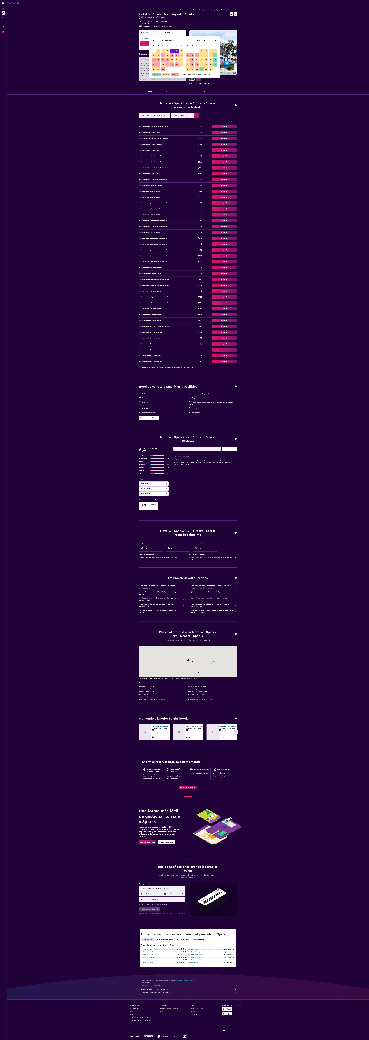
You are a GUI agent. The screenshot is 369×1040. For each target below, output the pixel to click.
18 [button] (172, 60)
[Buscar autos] (3, 17)
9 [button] (162, 55)
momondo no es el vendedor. (151, 986)
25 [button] (172, 64)
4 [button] (172, 50)
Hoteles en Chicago (148, 957)
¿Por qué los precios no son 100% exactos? (156, 993)
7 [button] (153, 55)
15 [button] (158, 60)
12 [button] (176, 55)
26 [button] (177, 64)
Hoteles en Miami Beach (195, 954)
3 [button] (167, 50)
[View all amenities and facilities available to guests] (236, 386)
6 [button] (181, 50)
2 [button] (162, 50)
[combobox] (164, 888)
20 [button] (181, 60)
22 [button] (158, 64)
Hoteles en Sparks (201, 9)
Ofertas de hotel (143, 9)
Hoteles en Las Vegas (148, 954)
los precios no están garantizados (185, 980)
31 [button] (211, 69)
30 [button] (163, 69)
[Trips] (3, 26)
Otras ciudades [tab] (147, 939)
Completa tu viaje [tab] (198, 939)
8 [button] (158, 55)
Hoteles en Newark (194, 957)
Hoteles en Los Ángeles (195, 952)
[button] (3, 3)
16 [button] (163, 60)
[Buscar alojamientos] (3, 13)
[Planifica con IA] (3, 21)
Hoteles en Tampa (193, 962)
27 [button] (181, 64)
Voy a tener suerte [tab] (183, 939)
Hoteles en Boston (147, 962)
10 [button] (167, 55)
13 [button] (181, 55)
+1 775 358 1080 (144, 23)
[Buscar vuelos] (3, 9)
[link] (188, 787)
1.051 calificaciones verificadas (161, 26)
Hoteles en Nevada (189, 9)
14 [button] (153, 60)
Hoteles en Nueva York (149, 949)
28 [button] (154, 69)
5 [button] (176, 50)
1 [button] (158, 50)
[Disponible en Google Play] (227, 1009)
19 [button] (176, 60)
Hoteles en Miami (193, 949)
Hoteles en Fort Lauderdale (150, 960)
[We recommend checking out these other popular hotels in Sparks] (236, 718)
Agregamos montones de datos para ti (154, 989)
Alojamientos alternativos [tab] (164, 939)
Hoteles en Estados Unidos (175, 9)
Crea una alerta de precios (221, 775)
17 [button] (167, 60)
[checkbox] (148, 506)
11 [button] (172, 55)
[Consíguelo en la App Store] (227, 1013)
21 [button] (153, 64)
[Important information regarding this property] (236, 533)
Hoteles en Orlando (148, 952)
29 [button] (158, 69)
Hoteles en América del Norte (157, 9)
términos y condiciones (170, 913)
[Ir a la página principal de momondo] (13, 3)
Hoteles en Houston (194, 960)
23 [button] (163, 64)
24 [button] (167, 64)
